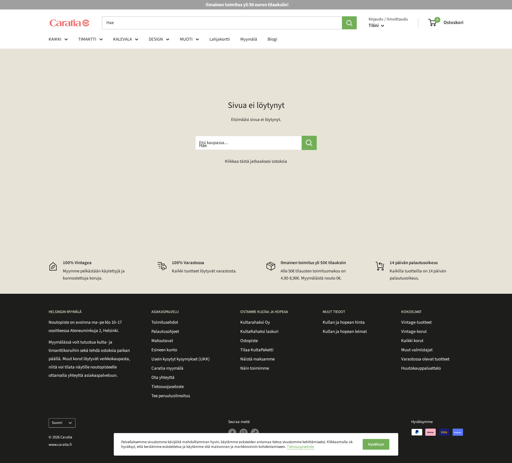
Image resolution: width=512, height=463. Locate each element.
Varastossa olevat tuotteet (425, 359)
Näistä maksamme (257, 359)
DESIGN (156, 39)
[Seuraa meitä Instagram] (243, 433)
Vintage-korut (414, 331)
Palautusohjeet (165, 331)
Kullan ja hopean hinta (344, 322)
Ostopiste (249, 341)
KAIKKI (55, 39)
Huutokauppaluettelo (421, 368)
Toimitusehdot (164, 322)
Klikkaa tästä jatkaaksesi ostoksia (256, 161)
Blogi (272, 39)
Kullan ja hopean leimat (345, 331)
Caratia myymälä (167, 368)
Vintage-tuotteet (416, 322)
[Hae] (349, 22)
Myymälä (248, 39)
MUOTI (186, 39)
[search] (222, 22)
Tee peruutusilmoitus (170, 396)
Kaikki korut (412, 341)
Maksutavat (162, 341)
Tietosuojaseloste (167, 387)
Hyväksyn (376, 444)
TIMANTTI (87, 39)
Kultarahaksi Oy (255, 322)
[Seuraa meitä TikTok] (255, 433)
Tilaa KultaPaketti (256, 350)
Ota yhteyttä (163, 377)
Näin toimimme (254, 368)
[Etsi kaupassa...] (309, 143)
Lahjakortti (219, 39)
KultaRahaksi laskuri (259, 331)
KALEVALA (122, 39)
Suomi (57, 422)
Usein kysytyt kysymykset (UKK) (180, 359)
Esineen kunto (164, 350)
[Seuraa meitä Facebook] (232, 433)
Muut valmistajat (417, 350)
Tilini (374, 25)
